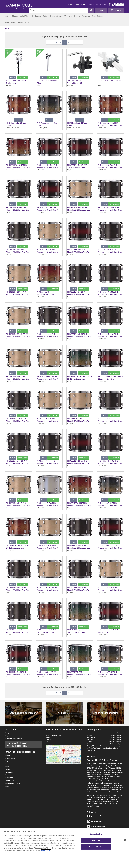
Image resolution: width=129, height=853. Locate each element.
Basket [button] (117, 10)
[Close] (125, 840)
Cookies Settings (96, 834)
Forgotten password (12, 733)
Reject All (96, 840)
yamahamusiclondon (98, 816)
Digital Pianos (24, 16)
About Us (91, 4)
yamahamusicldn (96, 821)
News (7, 786)
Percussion (86, 16)
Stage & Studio (97, 16)
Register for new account (13, 739)
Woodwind (68, 16)
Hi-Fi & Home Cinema (14, 22)
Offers (7, 16)
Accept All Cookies (96, 847)
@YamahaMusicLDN (98, 826)
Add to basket (22, 77)
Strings (59, 16)
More (26, 22)
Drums (77, 16)
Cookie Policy (46, 850)
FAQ (96, 4)
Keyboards (36, 16)
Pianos (15, 16)
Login (7, 736)
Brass (52, 16)
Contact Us (102, 4)
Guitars (45, 16)
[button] (101, 10)
